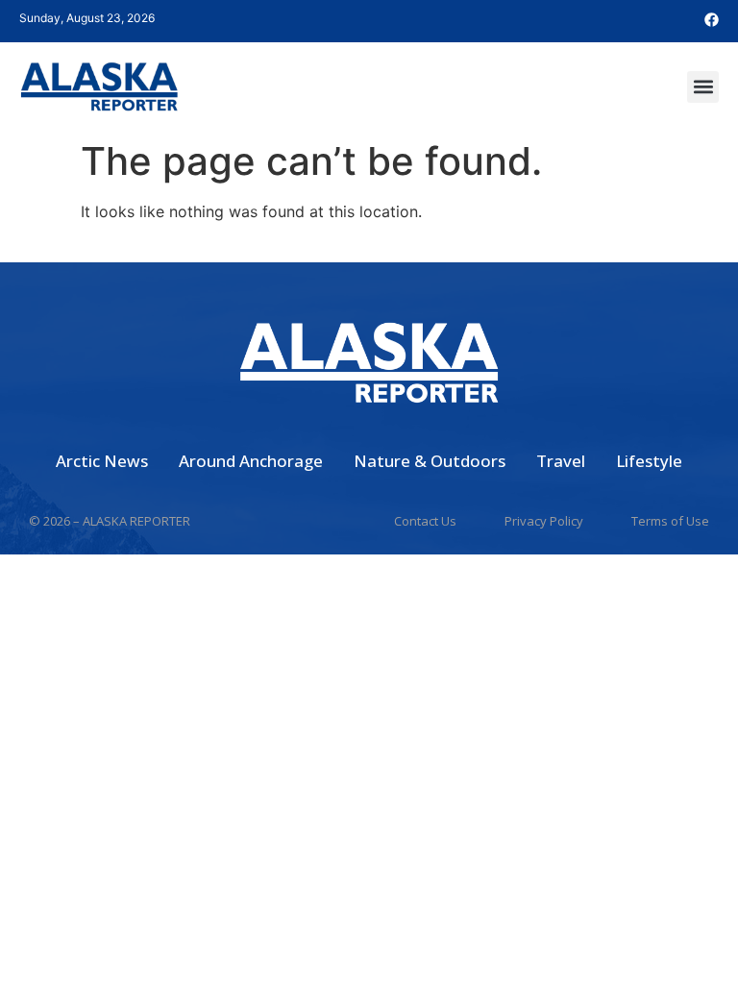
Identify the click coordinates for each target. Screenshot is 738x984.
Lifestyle (649, 461)
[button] (703, 87)
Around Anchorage (251, 461)
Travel (560, 461)
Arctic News (102, 461)
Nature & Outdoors (429, 461)
